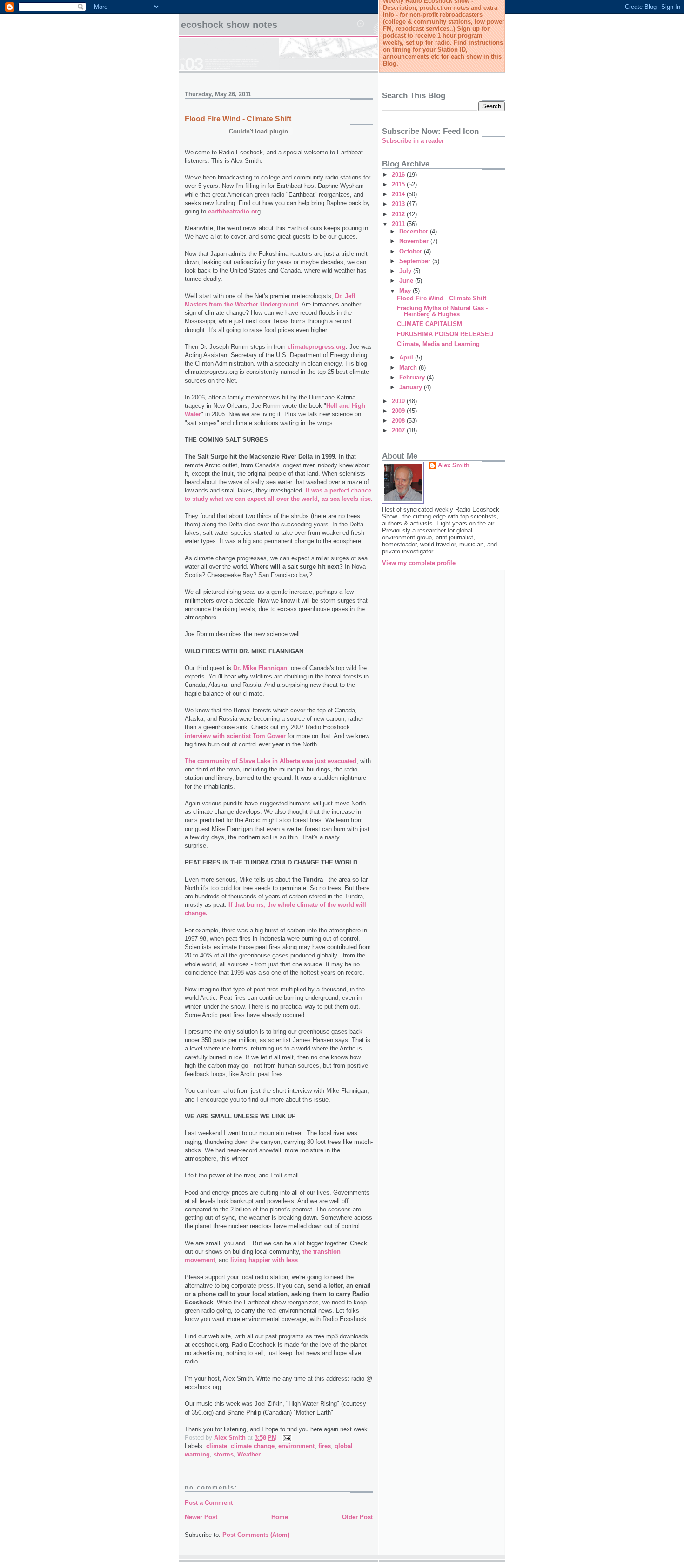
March (409, 367)
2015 (399, 184)
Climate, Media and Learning (438, 343)
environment (296, 1445)
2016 (399, 174)
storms (224, 1454)
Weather (249, 1454)
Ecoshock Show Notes (229, 25)
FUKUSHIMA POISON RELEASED (445, 334)
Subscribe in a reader (413, 140)
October (411, 251)
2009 (399, 410)
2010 (399, 401)
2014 (399, 194)
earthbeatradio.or (232, 211)
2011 (399, 223)
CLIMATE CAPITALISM (429, 323)
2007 (399, 430)
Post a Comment (209, 1502)
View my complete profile (419, 562)
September (415, 261)
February (413, 377)
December (414, 231)
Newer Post (201, 1517)
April (407, 357)
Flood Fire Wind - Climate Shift (238, 119)
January (411, 387)
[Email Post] (286, 1437)
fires (324, 1445)
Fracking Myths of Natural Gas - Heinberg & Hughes (442, 311)
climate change (253, 1445)
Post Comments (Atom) (255, 1534)
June (407, 280)
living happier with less (264, 1259)
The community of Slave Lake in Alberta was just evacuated (270, 761)
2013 (399, 203)
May (406, 290)
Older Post (357, 1517)
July (406, 270)
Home (279, 1517)
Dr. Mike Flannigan (260, 668)
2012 (399, 214)
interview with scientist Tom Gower (235, 735)
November (414, 241)
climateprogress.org (317, 346)
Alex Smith (453, 465)
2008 (399, 420)
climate (216, 1445)
